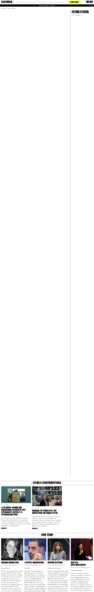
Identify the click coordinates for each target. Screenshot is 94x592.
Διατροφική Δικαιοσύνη (56, 2)
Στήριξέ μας (74, 2)
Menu (89, 2)
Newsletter (41, 5)
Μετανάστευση (31, 2)
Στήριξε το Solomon (50, 5)
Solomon (6, 2)
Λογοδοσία (20, 2)
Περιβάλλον (42, 2)
